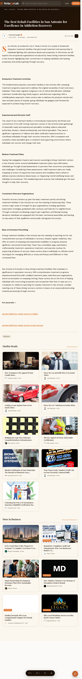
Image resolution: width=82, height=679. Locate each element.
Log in (67, 3)
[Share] (51, 673)
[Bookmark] (45, 673)
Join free (76, 3)
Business (12, 9)
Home (5, 9)
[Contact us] (75, 674)
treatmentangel (14, 35)
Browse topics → (72, 347)
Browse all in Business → (70, 520)
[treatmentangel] (4, 36)
